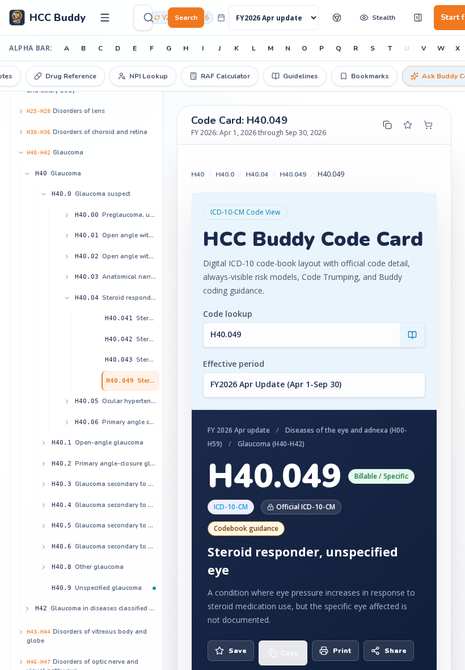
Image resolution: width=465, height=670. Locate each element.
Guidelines (300, 76)
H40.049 (293, 174)
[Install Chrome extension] (336, 17)
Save (238, 650)
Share (395, 650)
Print (342, 650)
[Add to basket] (428, 125)
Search (186, 17)
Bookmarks (370, 76)
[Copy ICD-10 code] (387, 125)
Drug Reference (70, 76)
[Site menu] (104, 17)
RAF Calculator (225, 76)
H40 (197, 174)
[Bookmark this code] (408, 125)
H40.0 (224, 174)
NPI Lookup (148, 76)
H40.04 (257, 174)
